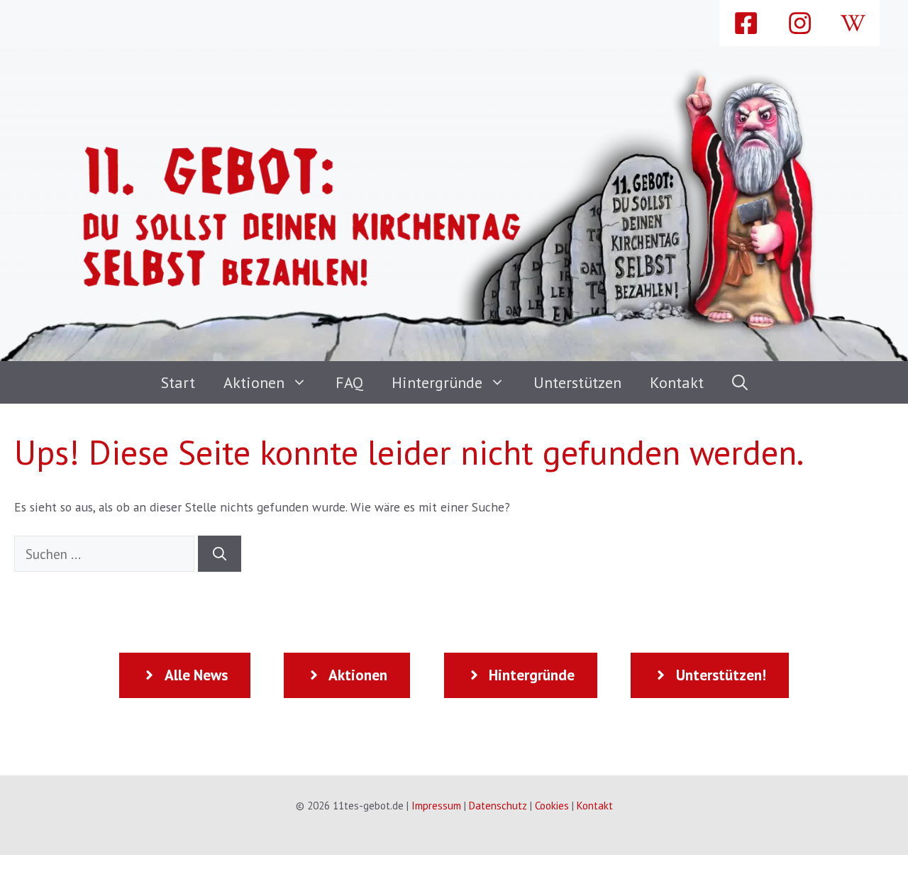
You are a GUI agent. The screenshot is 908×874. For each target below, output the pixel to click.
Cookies (552, 805)
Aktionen (253, 382)
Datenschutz (498, 805)
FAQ (349, 382)
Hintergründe (437, 382)
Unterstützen (577, 382)
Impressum (436, 805)
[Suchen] (219, 554)
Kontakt (677, 382)
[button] (740, 382)
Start (178, 382)
